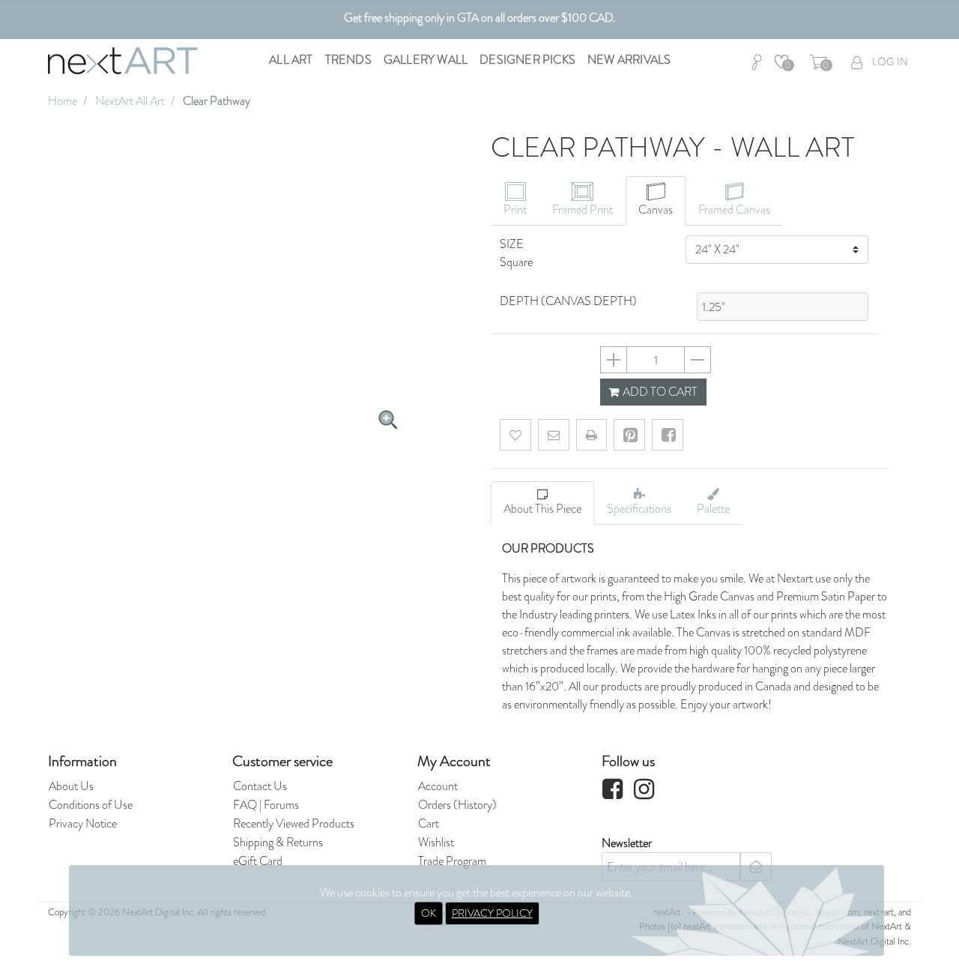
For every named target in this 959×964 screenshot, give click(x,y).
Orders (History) (457, 804)
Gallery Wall (426, 59)
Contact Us (260, 786)
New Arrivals (629, 59)
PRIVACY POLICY (492, 913)
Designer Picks (527, 59)
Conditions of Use (91, 804)
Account (438, 786)
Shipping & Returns (278, 842)
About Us (71, 786)
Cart (428, 823)
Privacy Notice (83, 823)
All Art (290, 59)
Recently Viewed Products (293, 823)
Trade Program (452, 861)
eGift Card (257, 861)
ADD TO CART (659, 391)
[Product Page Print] (591, 435)
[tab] (515, 201)
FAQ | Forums (266, 804)
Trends (348, 59)
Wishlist (436, 842)
